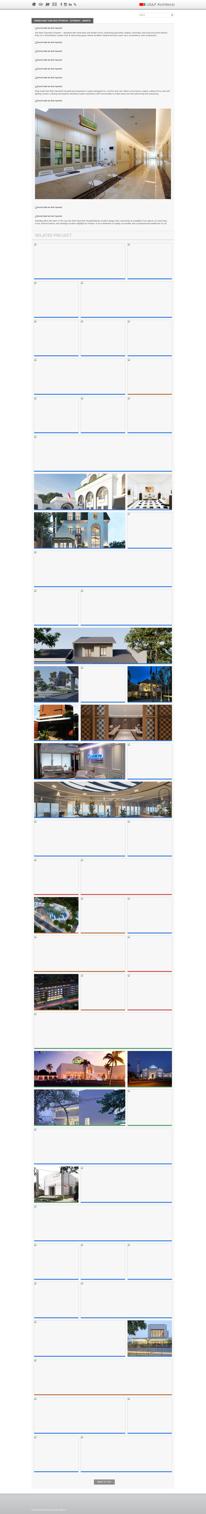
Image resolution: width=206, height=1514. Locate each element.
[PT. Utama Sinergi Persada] (75, 4)
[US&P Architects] (156, 5)
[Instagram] (65, 4)
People (40, 4)
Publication (47, 4)
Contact (54, 4)
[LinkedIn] (70, 4)
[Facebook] (61, 4)
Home (34, 4)
